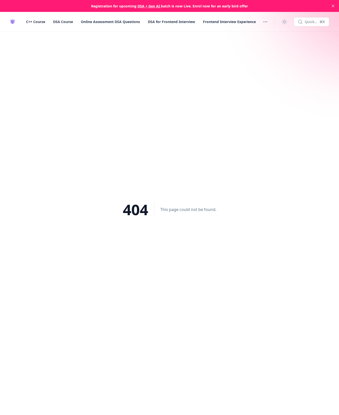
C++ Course (35, 21)
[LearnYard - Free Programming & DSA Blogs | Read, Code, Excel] (12, 21)
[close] (333, 6)
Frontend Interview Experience (229, 21)
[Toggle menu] (265, 21)
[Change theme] (284, 21)
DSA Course (63, 21)
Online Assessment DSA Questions (110, 21)
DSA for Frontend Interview (171, 21)
